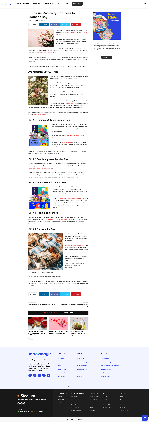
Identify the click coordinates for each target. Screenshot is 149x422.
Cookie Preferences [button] (125, 410)
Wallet (72, 402)
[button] (145, 4)
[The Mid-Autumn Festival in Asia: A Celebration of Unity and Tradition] (37, 323)
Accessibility (93, 410)
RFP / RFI (92, 402)
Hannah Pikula (34, 20)
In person (61, 362)
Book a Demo (62, 369)
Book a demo (77, 4)
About (66, 4)
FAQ (59, 365)
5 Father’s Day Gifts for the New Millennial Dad (74, 305)
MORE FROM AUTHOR (66, 313)
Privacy (122, 396)
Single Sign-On (75, 407)
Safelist (122, 402)
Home (19, 4)
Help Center (93, 405)
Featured (26, 4)
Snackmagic (61, 399)
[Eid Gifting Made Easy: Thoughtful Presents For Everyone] (79, 323)
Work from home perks (107, 362)
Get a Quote (61, 373)
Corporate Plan (81, 376)
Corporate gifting (106, 376)
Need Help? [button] (123, 413)
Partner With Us (107, 407)
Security (122, 407)
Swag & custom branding (84, 373)
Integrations (74, 396)
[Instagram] (34, 375)
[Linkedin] (39, 375)
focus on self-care (67, 142)
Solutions (61, 358)
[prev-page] (29, 338)
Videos (91, 407)
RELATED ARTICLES (50, 313)
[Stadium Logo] (27, 395)
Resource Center (94, 396)
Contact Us (61, 376)
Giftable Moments (76, 410)
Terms (122, 399)
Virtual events (105, 358)
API (72, 399)
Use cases (36, 4)
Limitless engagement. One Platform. (32, 400)
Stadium (60, 396)
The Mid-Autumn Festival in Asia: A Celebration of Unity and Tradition (36, 333)
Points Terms (123, 405)
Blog (59, 4)
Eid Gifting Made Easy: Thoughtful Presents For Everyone (77, 333)
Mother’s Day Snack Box (41, 114)
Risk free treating (82, 362)
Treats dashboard (82, 365)
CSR (104, 402)
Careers (105, 399)
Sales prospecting (106, 369)
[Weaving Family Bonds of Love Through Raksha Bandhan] (58, 323)
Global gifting (80, 358)
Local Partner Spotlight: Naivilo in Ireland (41, 305)
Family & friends (105, 373)
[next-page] (32, 338)
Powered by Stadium (75, 419)
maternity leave (69, 32)
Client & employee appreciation (110, 365)
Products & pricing (82, 369)
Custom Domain (75, 413)
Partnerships (93, 399)
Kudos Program (75, 405)
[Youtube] (48, 375)
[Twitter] (44, 375)
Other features (49, 4)
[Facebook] (30, 375)
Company (105, 396)
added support (71, 103)
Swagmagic (61, 402)
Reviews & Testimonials (109, 405)
